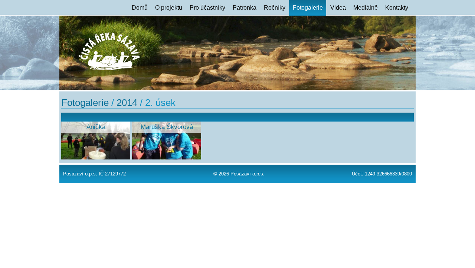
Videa (338, 7)
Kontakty (396, 7)
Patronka (244, 7)
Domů (140, 7)
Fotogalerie (308, 7)
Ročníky (274, 7)
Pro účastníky (207, 7)
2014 (127, 102)
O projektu (168, 7)
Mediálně (365, 7)
